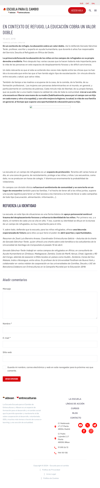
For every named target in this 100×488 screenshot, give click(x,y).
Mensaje (7, 289)
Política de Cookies (51, 478)
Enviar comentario (11, 379)
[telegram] (94, 425)
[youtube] (80, 425)
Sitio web (7, 352)
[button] (90, 10)
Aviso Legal (51, 474)
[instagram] (91, 431)
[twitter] (87, 425)
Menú (95, 10)
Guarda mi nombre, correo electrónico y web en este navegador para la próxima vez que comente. (50, 369)
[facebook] (84, 431)
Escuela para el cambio (59, 466)
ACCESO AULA (77, 10)
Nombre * (7, 323)
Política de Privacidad (51, 470)
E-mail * (7, 338)
